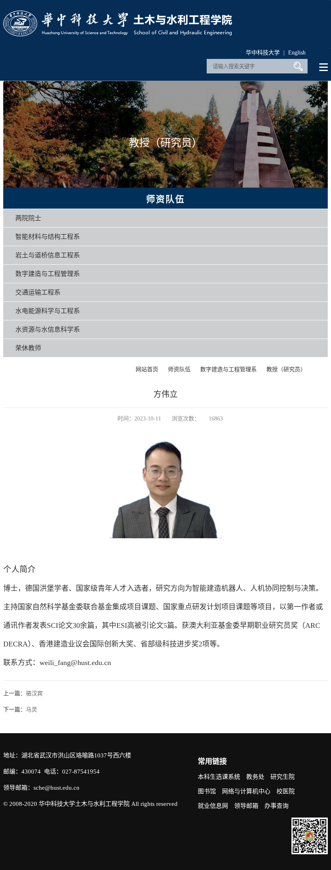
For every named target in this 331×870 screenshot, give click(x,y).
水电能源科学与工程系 (47, 310)
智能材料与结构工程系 (47, 236)
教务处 (255, 777)
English (297, 53)
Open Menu (324, 67)
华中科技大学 (263, 53)
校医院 (286, 791)
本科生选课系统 (219, 777)
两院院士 (28, 218)
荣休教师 (28, 348)
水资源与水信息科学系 (47, 329)
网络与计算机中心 (246, 791)
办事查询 (276, 806)
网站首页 (147, 369)
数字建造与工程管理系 (47, 273)
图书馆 (207, 791)
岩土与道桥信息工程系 (47, 255)
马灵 (31, 710)
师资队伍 (179, 369)
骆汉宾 (34, 693)
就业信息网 (213, 806)
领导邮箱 (246, 806)
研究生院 (282, 777)
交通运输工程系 (38, 292)
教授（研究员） (286, 369)
